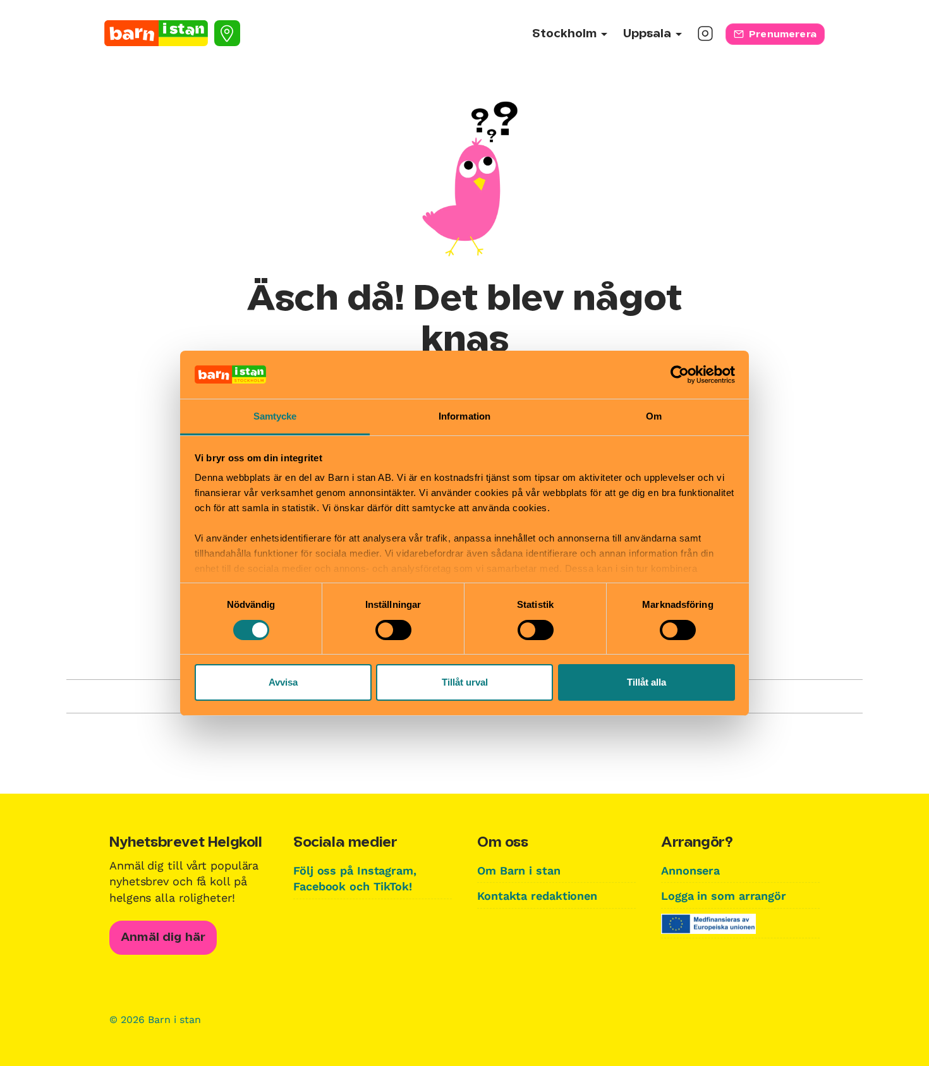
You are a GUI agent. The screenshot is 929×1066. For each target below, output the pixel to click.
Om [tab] (654, 416)
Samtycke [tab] (275, 416)
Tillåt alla (646, 682)
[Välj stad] (227, 33)
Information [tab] (464, 416)
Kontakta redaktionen (537, 895)
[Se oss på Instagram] (705, 38)
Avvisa (283, 682)
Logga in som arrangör (723, 895)
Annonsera (690, 870)
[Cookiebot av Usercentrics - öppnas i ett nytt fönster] (679, 374)
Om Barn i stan (519, 870)
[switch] (393, 630)
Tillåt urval (465, 682)
